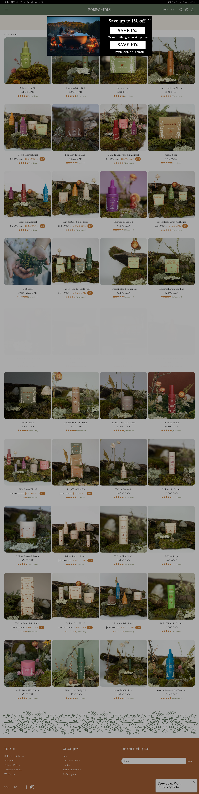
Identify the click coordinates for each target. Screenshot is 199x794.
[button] (148, 19)
